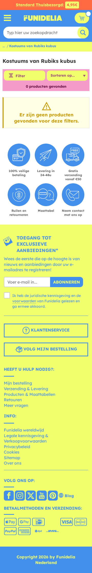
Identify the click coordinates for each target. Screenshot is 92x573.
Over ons (12, 463)
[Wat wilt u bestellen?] (7, 18)
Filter (20, 76)
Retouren (13, 399)
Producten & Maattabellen (29, 394)
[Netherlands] (9, 496)
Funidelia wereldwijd (24, 430)
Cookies (11, 452)
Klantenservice (50, 330)
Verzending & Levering (26, 388)
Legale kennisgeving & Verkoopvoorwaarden (26, 438)
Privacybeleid (17, 446)
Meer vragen (16, 405)
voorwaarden (24, 301)
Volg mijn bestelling (49, 348)
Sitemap (12, 457)
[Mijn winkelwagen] (82, 18)
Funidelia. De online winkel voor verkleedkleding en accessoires (43, 18)
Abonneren (66, 282)
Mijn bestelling (18, 383)
